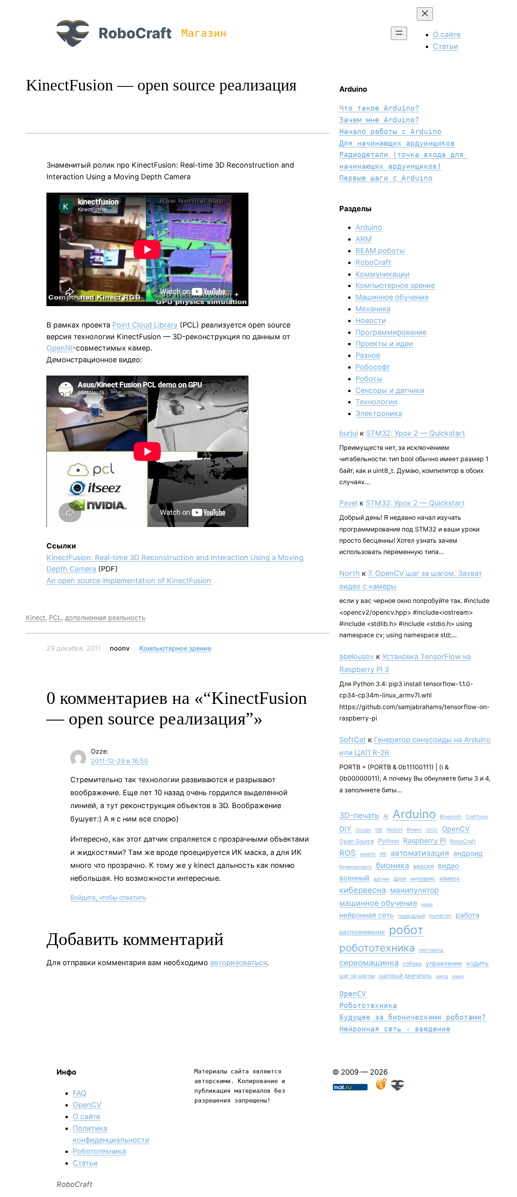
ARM (363, 239)
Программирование (391, 332)
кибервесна (362, 890)
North (349, 573)
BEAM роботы (380, 250)
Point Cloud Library (145, 325)
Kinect (35, 617)
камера (449, 878)
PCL (55, 617)
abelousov (356, 656)
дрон (399, 878)
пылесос (440, 915)
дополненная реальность (105, 617)
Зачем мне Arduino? (379, 120)
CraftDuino (477, 816)
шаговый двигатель (405, 975)
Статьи (85, 1163)
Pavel (348, 503)
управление (444, 963)
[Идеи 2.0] (380, 1088)
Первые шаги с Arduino (386, 178)
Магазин (204, 33)
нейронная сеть (366, 915)
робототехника (377, 947)
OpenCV (456, 829)
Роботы (368, 378)
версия (423, 866)
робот (406, 930)
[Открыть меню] (399, 33)
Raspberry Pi (424, 840)
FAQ (79, 1093)
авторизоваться (238, 962)
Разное (367, 355)
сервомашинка (369, 963)
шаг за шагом (357, 975)
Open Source (356, 841)
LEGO (432, 830)
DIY (345, 829)
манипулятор (414, 890)
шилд (442, 976)
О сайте (86, 1116)
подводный (411, 916)
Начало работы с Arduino (390, 131)
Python (388, 841)
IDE (378, 830)
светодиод (431, 950)
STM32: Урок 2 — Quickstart (415, 433)
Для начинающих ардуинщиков (397, 143)
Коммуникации (382, 274)
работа (467, 915)
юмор (458, 976)
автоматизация (420, 853)
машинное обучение (378, 903)
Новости (370, 320)
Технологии (376, 401)
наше (427, 904)
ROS (347, 853)
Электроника (378, 413)
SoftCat (352, 739)
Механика (373, 308)
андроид (468, 853)
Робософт (372, 367)
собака (412, 963)
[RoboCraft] (397, 1088)
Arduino (368, 227)
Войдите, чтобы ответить (108, 897)
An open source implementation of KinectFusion (128, 580)
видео (448, 865)
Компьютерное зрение (175, 648)
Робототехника (368, 1005)
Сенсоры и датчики (390, 390)
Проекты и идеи (384, 343)
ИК (383, 854)
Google (363, 830)
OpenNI (59, 348)
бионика (392, 865)
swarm (368, 854)
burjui (348, 433)
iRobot (395, 830)
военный (354, 878)
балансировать (355, 866)
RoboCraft (135, 33)
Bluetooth (451, 816)
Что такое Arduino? (379, 108)
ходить (477, 963)
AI (386, 816)
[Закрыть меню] (425, 14)
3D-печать (359, 815)
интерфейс (422, 879)
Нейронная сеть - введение (394, 1029)
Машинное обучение (392, 297)
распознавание (362, 932)
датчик (381, 879)
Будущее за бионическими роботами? (412, 1017)
